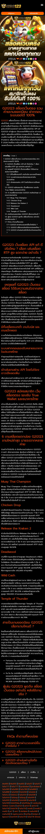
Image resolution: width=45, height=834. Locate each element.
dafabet (24, 811)
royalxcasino (17, 814)
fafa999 (31, 797)
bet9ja (28, 814)
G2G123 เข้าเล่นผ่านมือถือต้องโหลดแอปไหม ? (21, 761)
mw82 (30, 808)
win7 (16, 811)
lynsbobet (24, 786)
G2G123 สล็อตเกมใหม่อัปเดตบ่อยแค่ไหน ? (23, 753)
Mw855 (5, 783)
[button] (42, 5)
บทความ (22, 777)
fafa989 (5, 789)
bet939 (14, 816)
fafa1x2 (5, 794)
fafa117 (29, 783)
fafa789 (23, 789)
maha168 (33, 811)
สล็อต (23, 772)
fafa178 (5, 808)
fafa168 (14, 800)
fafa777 (5, 786)
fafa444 (23, 794)
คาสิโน (33, 772)
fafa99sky (15, 803)
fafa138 (31, 800)
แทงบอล (10, 777)
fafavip (15, 797)
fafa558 (14, 792)
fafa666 (32, 792)
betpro (36, 814)
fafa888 (32, 789)
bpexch (5, 816)
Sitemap (34, 777)
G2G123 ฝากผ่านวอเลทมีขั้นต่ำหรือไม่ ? (22, 744)
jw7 (11, 811)
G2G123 (4, 120)
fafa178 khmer (33, 816)
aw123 (19, 805)
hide (13, 156)
